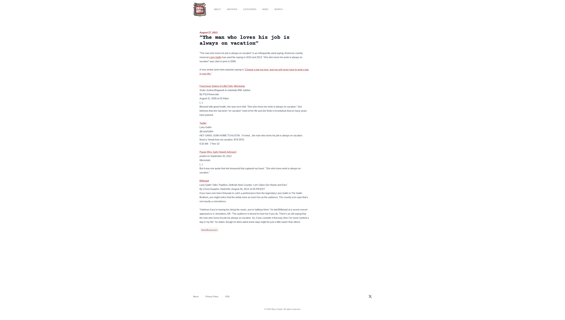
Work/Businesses (209, 230)
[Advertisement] (339, 53)
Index (265, 9)
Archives (232, 9)
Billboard (204, 181)
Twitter (203, 123)
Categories (249, 9)
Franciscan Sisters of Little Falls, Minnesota (222, 86)
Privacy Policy (212, 296)
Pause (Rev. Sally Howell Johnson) (218, 152)
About (217, 9)
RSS (227, 296)
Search (278, 9)
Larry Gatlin (216, 57)
